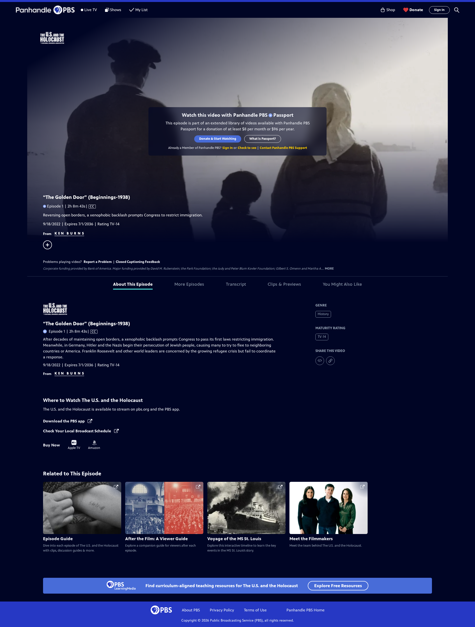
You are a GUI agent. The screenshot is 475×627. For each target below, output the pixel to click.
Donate (416, 9)
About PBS (191, 610)
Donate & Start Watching (217, 139)
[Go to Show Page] (244, 38)
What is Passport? (262, 139)
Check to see (247, 148)
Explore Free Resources (338, 585)
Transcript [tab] (236, 284)
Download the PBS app (64, 421)
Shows (115, 9)
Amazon (94, 445)
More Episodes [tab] (189, 284)
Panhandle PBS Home (305, 610)
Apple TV (74, 445)
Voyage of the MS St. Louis (234, 538)
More (329, 269)
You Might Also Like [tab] (342, 284)
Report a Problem (98, 262)
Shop (390, 9)
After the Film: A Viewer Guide (156, 538)
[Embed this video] (319, 360)
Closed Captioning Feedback (138, 262)
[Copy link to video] (330, 360)
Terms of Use (255, 610)
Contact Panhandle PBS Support (283, 148)
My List (141, 9)
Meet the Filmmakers (311, 538)
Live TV (90, 9)
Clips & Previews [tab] (284, 284)
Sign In (439, 10)
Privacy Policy (222, 610)
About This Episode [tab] (133, 284)
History (323, 314)
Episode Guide (58, 538)
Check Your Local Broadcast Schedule (77, 431)
